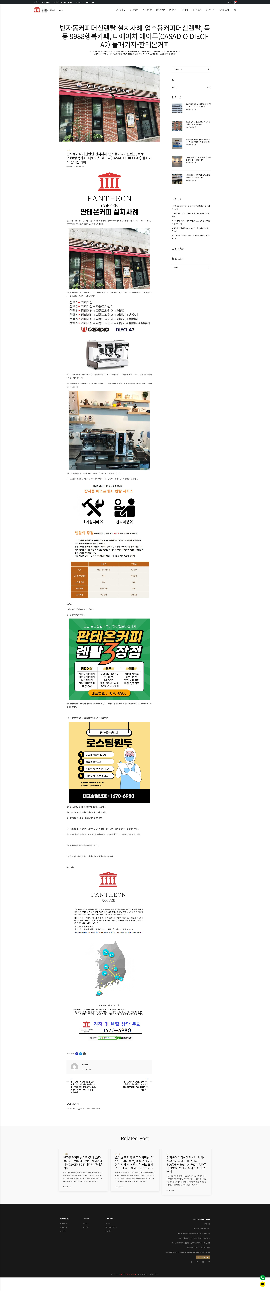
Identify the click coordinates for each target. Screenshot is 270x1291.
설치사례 (174, 87)
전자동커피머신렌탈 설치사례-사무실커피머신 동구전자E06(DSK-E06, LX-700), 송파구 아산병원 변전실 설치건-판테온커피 (187, 1164)
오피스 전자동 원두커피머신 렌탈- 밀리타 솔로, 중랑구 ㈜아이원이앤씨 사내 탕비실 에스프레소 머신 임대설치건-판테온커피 (134, 1162)
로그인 (229, 2)
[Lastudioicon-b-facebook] (191, 1262)
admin (70, 166)
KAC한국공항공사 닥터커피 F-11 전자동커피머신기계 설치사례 (198, 105)
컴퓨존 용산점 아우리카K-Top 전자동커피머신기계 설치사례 (198, 158)
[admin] (74, 1067)
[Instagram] (90, 1069)
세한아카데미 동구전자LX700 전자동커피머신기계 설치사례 (198, 176)
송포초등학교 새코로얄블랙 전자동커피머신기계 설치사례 (198, 123)
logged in (80, 1108)
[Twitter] (86, 1069)
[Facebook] (82, 1069)
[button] (203, 1257)
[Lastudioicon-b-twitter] (197, 1262)
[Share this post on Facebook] (76, 1053)
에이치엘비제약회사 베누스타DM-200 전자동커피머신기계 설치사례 (198, 140)
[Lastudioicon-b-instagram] (203, 1262)
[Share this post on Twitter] (80, 1053)
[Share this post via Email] (84, 1053)
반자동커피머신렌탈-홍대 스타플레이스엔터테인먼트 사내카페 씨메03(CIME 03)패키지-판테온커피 (83, 1162)
